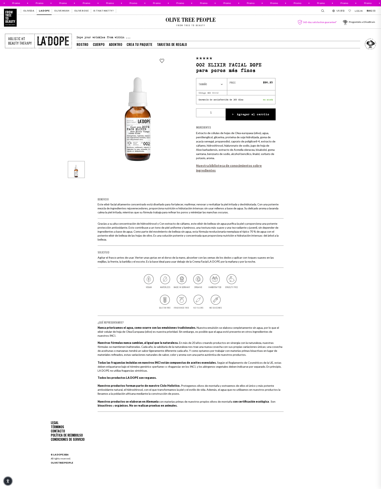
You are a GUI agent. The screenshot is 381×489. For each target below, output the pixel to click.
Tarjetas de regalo (172, 44)
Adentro (115, 44)
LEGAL (55, 422)
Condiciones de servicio (68, 439)
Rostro (83, 44)
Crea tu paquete (140, 44)
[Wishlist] (349, 10)
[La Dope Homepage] (38, 41)
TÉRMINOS (57, 426)
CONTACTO (58, 431)
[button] (204, 58)
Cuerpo (99, 44)
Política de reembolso (67, 435)
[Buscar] (322, 10)
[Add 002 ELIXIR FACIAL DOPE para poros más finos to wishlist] (162, 61)
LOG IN (359, 11)
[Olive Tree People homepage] (10, 18)
